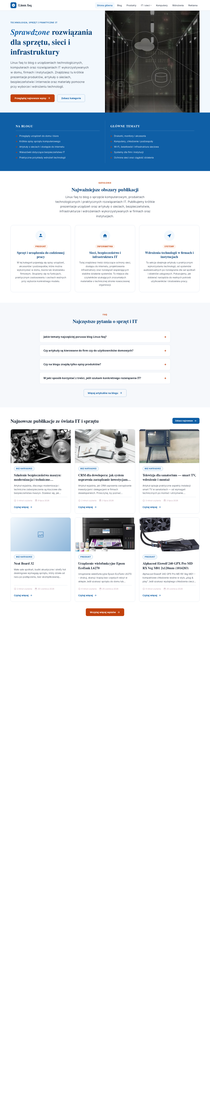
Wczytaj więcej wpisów (103, 612)
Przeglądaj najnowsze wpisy (30, 98)
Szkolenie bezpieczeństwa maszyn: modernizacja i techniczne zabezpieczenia (37, 479)
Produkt (85, 556)
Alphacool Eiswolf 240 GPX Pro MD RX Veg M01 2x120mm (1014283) (168, 565)
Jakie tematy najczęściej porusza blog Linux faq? (75, 337)
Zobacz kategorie (71, 98)
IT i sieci (145, 5)
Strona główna (105, 5)
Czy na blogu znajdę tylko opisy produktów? (72, 364)
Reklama (193, 5)
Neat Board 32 (24, 563)
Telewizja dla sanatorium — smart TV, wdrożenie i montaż (169, 477)
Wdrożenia (178, 5)
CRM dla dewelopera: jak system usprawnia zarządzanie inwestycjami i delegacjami (104, 479)
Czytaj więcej (21, 507)
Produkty (131, 5)
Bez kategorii (24, 468)
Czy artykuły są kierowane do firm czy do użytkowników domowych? (88, 350)
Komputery (162, 5)
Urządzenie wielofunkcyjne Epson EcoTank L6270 (101, 565)
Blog (119, 5)
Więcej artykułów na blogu (103, 393)
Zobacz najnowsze (184, 420)
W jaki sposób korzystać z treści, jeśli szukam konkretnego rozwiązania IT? (92, 378)
